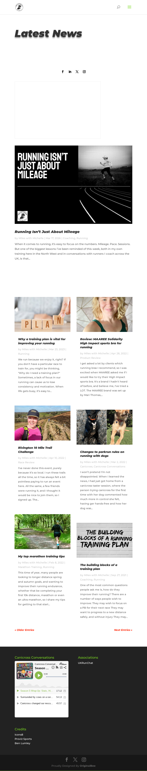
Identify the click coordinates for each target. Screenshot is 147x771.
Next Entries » (123, 630)
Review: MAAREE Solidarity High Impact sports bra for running (101, 343)
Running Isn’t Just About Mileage (47, 232)
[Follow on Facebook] (63, 72)
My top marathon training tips (41, 556)
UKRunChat (85, 663)
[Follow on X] (77, 72)
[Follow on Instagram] (84, 72)
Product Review (90, 358)
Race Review (26, 462)
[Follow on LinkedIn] (70, 72)
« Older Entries (24, 630)
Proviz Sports (23, 739)
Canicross (86, 466)
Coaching (69, 238)
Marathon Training (30, 567)
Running (82, 238)
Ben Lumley (22, 743)
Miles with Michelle (31, 238)
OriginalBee (88, 765)
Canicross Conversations (109, 466)
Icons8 (19, 734)
